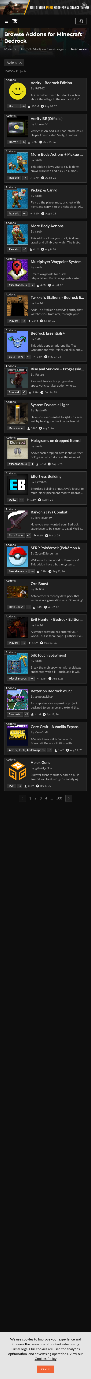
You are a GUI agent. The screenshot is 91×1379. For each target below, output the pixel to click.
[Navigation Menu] (6, 21)
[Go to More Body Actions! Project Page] (45, 237)
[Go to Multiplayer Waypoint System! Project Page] (45, 273)
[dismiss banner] (84, 5)
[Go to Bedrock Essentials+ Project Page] (45, 344)
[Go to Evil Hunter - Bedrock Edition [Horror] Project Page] (45, 631)
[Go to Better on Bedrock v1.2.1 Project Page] (45, 702)
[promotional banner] (45, 7)
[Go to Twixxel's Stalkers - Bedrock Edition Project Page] (45, 309)
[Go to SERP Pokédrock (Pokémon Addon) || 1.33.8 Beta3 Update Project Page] (45, 559)
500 (59, 798)
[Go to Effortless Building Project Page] (45, 488)
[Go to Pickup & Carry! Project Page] (45, 201)
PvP (11, 785)
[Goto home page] (15, 21)
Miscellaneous (18, 285)
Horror (13, 106)
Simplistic (15, 714)
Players (13, 320)
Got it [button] (45, 1369)
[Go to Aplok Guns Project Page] (45, 774)
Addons (12, 62)
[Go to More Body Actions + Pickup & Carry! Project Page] (45, 166)
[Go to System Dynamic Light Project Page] (45, 416)
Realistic (14, 177)
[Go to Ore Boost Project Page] (45, 595)
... (51, 798)
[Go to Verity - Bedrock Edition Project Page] (45, 94)
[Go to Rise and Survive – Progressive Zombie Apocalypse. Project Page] (45, 380)
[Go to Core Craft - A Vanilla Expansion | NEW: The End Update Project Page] (45, 738)
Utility (12, 499)
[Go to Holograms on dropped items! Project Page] (45, 452)
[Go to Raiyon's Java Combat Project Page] (45, 523)
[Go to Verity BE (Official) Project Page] (45, 130)
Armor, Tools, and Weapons (26, 750)
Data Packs (16, 356)
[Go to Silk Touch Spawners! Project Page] (45, 666)
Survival (14, 392)
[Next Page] (68, 798)
